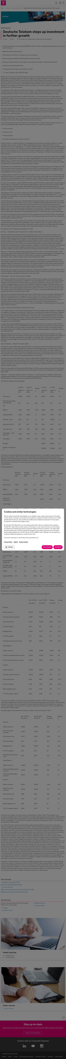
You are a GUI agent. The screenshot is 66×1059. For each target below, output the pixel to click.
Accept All (58, 547)
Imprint (16, 542)
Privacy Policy (8, 542)
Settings (10, 547)
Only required (47, 547)
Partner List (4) (23, 542)
